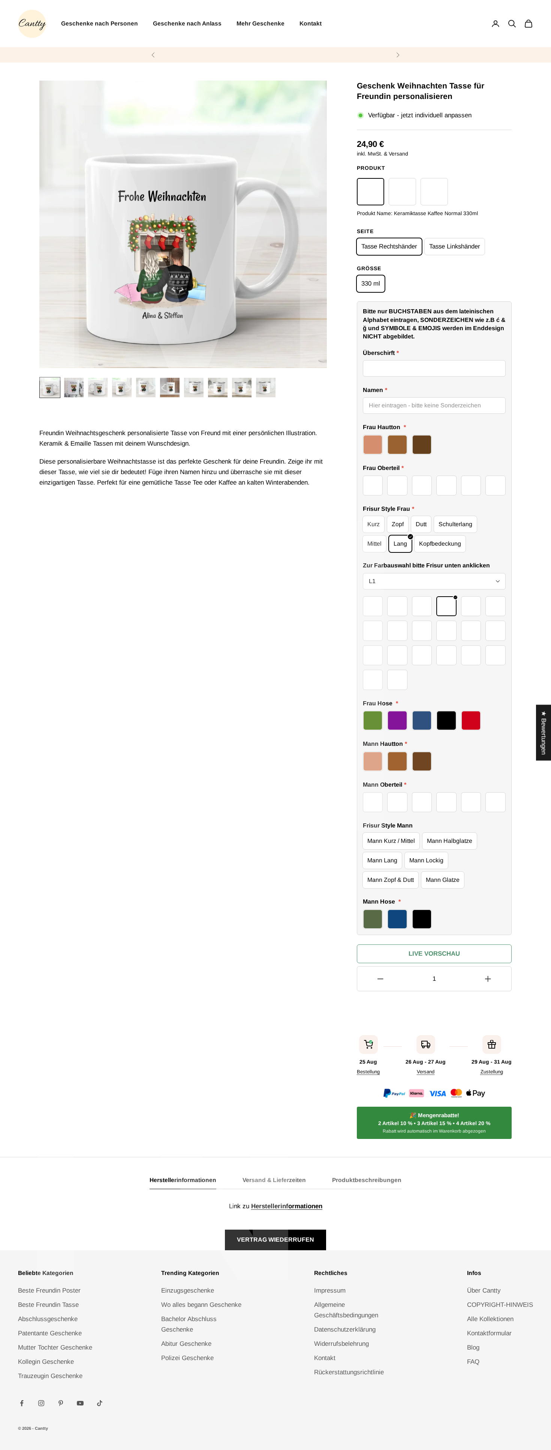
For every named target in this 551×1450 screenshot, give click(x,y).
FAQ (473, 1361)
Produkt (371, 168)
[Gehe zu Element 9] (241, 387)
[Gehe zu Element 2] (73, 387)
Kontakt (310, 23)
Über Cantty (484, 1290)
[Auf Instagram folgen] (41, 1403)
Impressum (330, 1290)
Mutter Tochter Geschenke (55, 1347)
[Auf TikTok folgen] (99, 1403)
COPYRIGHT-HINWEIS (500, 1304)
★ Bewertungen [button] (543, 732)
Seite (365, 231)
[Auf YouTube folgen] (80, 1403)
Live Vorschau (434, 953)
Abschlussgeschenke (48, 1319)
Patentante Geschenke (50, 1333)
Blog (473, 1347)
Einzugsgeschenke (187, 1290)
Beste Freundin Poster (49, 1290)
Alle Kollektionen (490, 1319)
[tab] (183, 1182)
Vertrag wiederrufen (275, 1239)
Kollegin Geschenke (46, 1361)
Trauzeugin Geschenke (50, 1376)
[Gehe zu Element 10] (265, 387)
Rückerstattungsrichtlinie (349, 1372)
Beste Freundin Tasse (48, 1304)
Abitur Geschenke (186, 1343)
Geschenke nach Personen (99, 23)
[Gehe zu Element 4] (121, 387)
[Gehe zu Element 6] (169, 387)
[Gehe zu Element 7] (193, 387)
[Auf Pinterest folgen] (60, 1403)
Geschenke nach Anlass (187, 23)
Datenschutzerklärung (345, 1329)
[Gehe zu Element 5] (145, 387)
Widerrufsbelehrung (341, 1343)
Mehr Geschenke (260, 23)
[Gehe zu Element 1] (49, 387)
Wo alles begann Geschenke (201, 1304)
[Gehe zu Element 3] (97, 387)
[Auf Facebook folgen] (21, 1403)
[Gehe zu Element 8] (217, 387)
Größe (369, 268)
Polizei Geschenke (187, 1358)
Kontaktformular (489, 1333)
